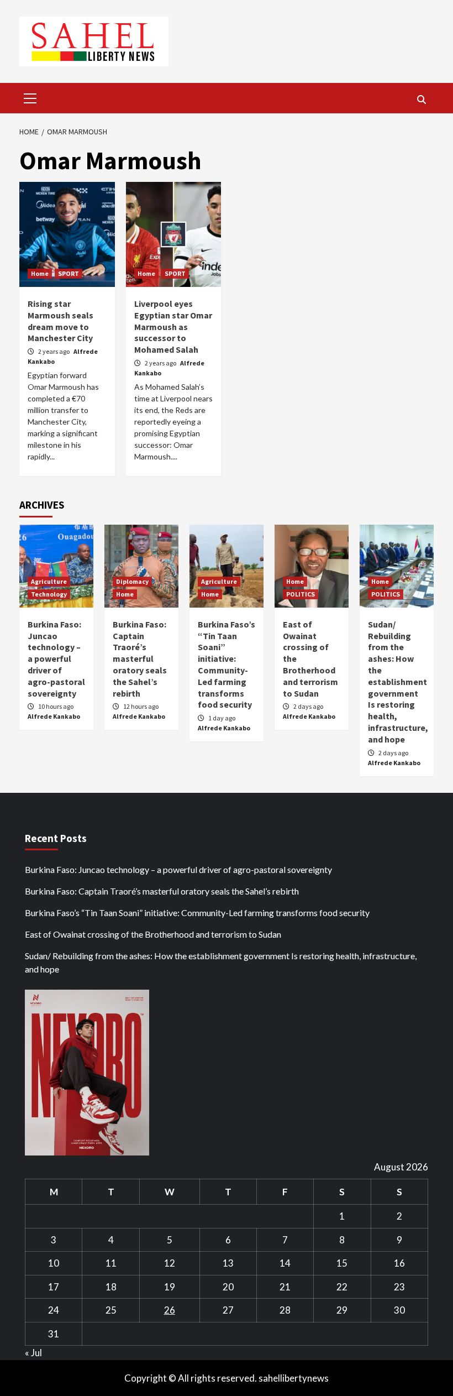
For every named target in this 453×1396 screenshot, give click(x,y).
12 (169, 1263)
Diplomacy (132, 581)
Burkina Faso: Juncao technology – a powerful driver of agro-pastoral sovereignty (56, 659)
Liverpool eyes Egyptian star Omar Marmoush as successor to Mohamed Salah (173, 326)
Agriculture (49, 581)
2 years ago (54, 351)
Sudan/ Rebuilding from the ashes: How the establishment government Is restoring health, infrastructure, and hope (398, 682)
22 (341, 1287)
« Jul (33, 1352)
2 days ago (308, 706)
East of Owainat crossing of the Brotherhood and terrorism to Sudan (153, 934)
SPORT (68, 273)
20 (228, 1287)
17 (53, 1287)
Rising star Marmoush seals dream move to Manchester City (60, 320)
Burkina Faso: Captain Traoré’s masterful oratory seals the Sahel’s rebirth (140, 659)
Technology (49, 594)
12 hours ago (141, 706)
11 (111, 1263)
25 (111, 1310)
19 (169, 1287)
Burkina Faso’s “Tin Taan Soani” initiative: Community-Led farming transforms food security (226, 664)
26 (169, 1310)
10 (53, 1263)
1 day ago (221, 718)
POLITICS (300, 594)
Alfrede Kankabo (54, 716)
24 (53, 1310)
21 (285, 1287)
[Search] (421, 99)
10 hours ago (55, 706)
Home (40, 273)
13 (228, 1263)
